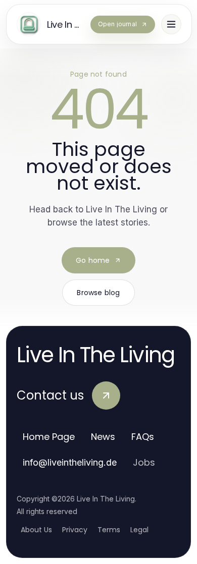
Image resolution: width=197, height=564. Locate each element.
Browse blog (98, 293)
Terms (108, 530)
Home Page (49, 436)
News (103, 436)
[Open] (171, 24)
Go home (93, 260)
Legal (139, 530)
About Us (36, 530)
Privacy (74, 530)
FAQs (142, 436)
